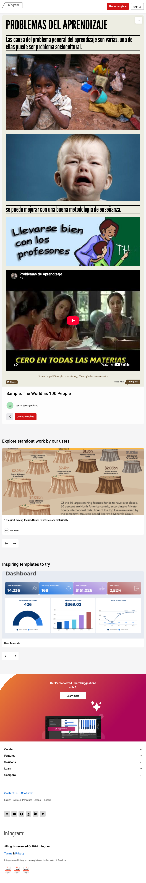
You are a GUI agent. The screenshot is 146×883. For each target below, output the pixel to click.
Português (27, 800)
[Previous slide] (6, 543)
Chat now (27, 793)
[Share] (9, 416)
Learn (8, 768)
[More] (138, 20)
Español (37, 800)
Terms (8, 853)
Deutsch (17, 800)
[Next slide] (14, 543)
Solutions (10, 762)
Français (47, 800)
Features (9, 755)
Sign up (137, 6)
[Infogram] (12, 6)
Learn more (73, 695)
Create (8, 749)
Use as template (118, 6)
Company (10, 775)
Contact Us (10, 793)
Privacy (19, 853)
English (7, 800)
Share (12, 382)
